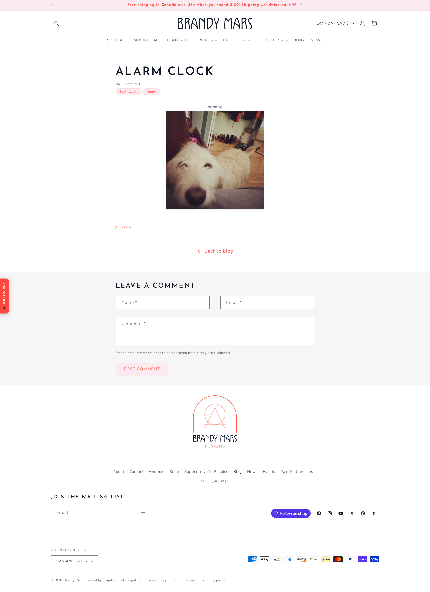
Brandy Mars (73, 580)
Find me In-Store (164, 471)
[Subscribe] (143, 512)
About (118, 471)
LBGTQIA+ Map (215, 481)
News (252, 471)
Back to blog (218, 251)
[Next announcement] (378, 5)
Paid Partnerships (296, 471)
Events (269, 471)
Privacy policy (156, 580)
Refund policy (129, 580)
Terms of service (184, 580)
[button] (57, 23)
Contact (137, 471)
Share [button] (126, 227)
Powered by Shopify (99, 580)
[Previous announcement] (52, 5)
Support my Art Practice (206, 471)
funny (151, 91)
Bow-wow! (128, 91)
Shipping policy (213, 580)
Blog (237, 471)
